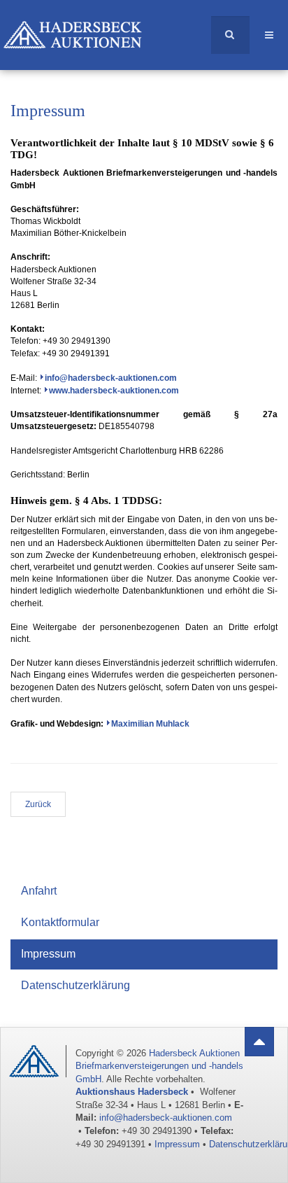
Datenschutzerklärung (75, 985)
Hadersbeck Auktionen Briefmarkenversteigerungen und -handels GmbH (159, 1066)
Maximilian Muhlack (150, 724)
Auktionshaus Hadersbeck (131, 1091)
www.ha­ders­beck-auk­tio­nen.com (114, 391)
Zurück (38, 804)
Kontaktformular (60, 922)
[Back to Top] (259, 1041)
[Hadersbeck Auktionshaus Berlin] (83, 28)
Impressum (48, 954)
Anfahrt (39, 891)
